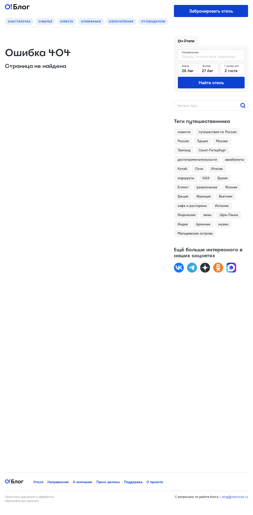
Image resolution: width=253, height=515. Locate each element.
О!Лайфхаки (91, 21)
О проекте (155, 482)
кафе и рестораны (192, 205)
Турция (202, 141)
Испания (222, 205)
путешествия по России (217, 132)
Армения (203, 224)
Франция (203, 196)
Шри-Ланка (229, 215)
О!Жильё (45, 21)
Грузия (222, 178)
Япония (231, 187)
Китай (182, 168)
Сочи (199, 168)
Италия (217, 168)
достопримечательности (197, 159)
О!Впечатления (121, 21)
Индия (183, 224)
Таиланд (184, 150)
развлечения (207, 187)
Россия (183, 141)
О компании (82, 482)
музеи (223, 224)
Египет (183, 187)
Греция (183, 196)
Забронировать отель (211, 11)
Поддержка (133, 482)
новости (184, 132)
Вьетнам (225, 196)
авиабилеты (234, 159)
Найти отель (211, 82)
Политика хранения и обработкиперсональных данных (29, 499)
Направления (58, 482)
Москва (222, 141)
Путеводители (153, 21)
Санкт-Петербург (212, 150)
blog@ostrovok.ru (235, 497)
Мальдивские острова (195, 233)
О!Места (66, 21)
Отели (38, 482)
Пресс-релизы (108, 482)
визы (207, 215)
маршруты (186, 178)
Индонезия (186, 215)
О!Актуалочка (19, 21)
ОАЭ (205, 178)
